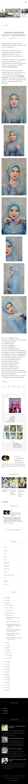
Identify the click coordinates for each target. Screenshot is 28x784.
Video (5, 578)
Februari (8, 655)
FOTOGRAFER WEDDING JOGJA (16, 738)
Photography (7, 566)
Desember (9, 605)
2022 (6, 664)
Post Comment (22, 38)
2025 (6, 600)
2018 (6, 674)
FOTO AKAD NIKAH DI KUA (12, 621)
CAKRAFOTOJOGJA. (20, 776)
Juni (7, 645)
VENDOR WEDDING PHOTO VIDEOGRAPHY (13, 634)
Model (5, 560)
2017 (6, 677)
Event (5, 553)
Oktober (8, 610)
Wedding (14, 29)
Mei (7, 648)
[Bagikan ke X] (9, 386)
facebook (5, 713)
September (9, 613)
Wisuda (5, 584)
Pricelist (6, 572)
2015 (6, 682)
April (7, 650)
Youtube (5, 708)
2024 (6, 603)
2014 (6, 685)
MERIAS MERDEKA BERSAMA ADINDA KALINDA (13, 630)
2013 (6, 687)
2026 (6, 598)
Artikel (5, 547)
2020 (6, 669)
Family (5, 556)
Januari (8, 658)
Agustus (8, 615)
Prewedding (6, 569)
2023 (6, 661)
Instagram (5, 711)
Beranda (6, 25)
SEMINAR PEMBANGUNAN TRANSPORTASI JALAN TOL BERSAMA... (13, 626)
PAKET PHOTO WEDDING (15, 749)
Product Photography (9, 575)
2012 (6, 690)
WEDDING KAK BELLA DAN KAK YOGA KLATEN (14, 638)
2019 (6, 672)
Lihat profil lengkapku (9, 523)
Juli (7, 642)
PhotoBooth (6, 563)
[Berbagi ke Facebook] (4, 386)
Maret (8, 653)
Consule (5, 550)
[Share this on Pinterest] (14, 386)
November (9, 607)
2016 (6, 679)
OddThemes (14, 780)
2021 (6, 666)
